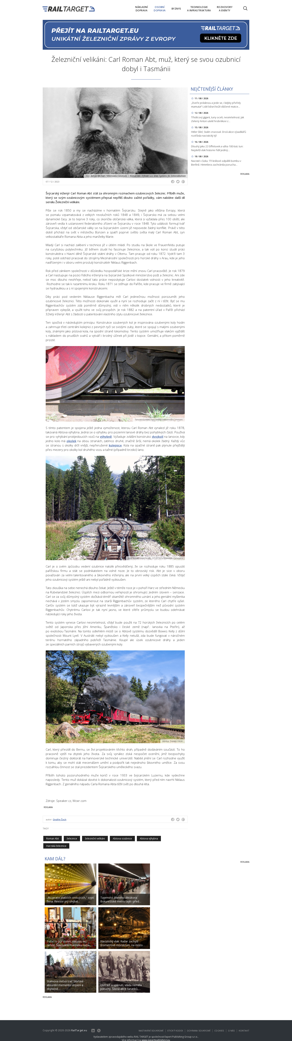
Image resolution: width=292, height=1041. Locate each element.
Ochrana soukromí (198, 1030)
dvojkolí (157, 437)
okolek (71, 441)
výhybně (106, 437)
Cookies (219, 1030)
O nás (231, 1030)
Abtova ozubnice (122, 838)
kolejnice (115, 445)
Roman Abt (52, 838)
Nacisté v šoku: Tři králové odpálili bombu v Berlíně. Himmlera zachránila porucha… (216, 162)
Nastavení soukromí (151, 1030)
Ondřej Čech (59, 819)
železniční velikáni (95, 838)
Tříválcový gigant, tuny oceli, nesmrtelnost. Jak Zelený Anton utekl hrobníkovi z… (217, 119)
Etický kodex (175, 1030)
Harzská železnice (56, 846)
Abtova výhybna (149, 838)
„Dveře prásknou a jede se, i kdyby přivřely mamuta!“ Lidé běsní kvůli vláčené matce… (216, 104)
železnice (72, 838)
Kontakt (244, 1030)
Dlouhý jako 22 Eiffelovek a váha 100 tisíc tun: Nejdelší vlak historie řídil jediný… (217, 148)
